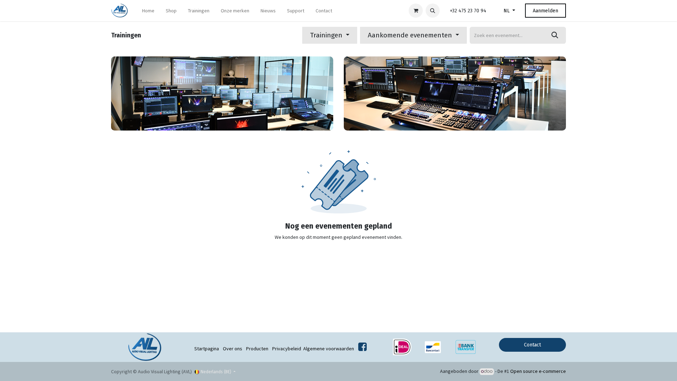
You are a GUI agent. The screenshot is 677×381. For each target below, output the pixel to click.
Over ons (232, 348)
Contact (532, 345)
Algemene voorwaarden (328, 348)
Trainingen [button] (327, 35)
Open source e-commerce (538, 371)
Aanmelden (545, 11)
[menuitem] (148, 10)
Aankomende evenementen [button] (411, 35)
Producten (257, 348)
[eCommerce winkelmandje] (416, 11)
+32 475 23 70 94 (468, 11)
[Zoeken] (555, 35)
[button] (433, 11)
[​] (362, 348)
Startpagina (206, 348)
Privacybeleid (286, 348)
